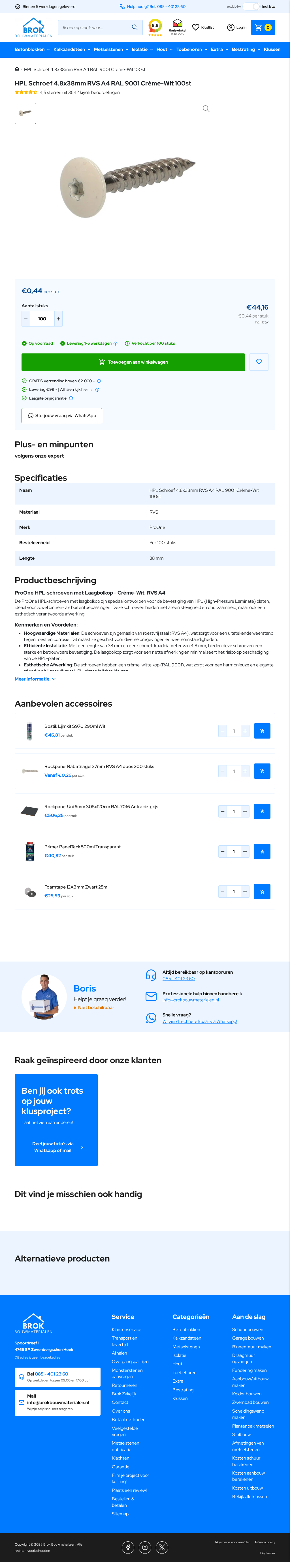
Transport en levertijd (124, 1341)
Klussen (272, 49)
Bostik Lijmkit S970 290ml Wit (74, 726)
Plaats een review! (129, 1490)
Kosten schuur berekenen (246, 1461)
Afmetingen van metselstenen (248, 1446)
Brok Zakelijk (124, 1394)
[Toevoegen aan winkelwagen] (262, 731)
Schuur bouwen (247, 1330)
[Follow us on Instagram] (145, 1547)
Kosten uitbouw (247, 1488)
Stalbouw (241, 1434)
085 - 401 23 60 (179, 979)
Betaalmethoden (129, 1419)
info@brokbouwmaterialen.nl (191, 1000)
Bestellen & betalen (123, 1502)
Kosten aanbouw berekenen (248, 1476)
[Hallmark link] (177, 27)
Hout (162, 49)
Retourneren (124, 1385)
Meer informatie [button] (32, 679)
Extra (217, 49)
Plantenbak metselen (253, 1426)
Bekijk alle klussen (249, 1496)
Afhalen (119, 1353)
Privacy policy (265, 1542)
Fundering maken (249, 1370)
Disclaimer (267, 1553)
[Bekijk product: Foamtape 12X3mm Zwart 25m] (30, 891)
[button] (25, 113)
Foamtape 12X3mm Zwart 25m (75, 887)
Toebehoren (189, 49)
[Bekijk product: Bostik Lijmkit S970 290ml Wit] (30, 731)
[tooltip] (115, 343)
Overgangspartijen (130, 1361)
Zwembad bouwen (250, 1402)
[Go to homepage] (33, 27)
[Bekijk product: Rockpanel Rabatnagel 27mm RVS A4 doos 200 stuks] (30, 771)
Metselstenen (108, 49)
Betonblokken (29, 49)
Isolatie (140, 49)
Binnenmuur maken (251, 1347)
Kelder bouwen (247, 1394)
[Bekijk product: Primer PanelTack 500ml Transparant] (30, 851)
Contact (120, 1402)
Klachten (120, 1458)
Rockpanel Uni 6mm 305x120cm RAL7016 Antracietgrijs (101, 807)
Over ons (121, 1411)
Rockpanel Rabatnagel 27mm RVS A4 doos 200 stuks (99, 766)
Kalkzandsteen (69, 49)
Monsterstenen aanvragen (127, 1373)
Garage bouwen (248, 1338)
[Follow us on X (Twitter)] (162, 1547)
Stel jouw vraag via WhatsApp (65, 416)
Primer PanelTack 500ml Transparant (82, 847)
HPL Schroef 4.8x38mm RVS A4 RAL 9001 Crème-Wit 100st (85, 69)
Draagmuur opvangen (243, 1358)
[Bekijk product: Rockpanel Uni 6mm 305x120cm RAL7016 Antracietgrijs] (30, 811)
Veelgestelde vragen (125, 1431)
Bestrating (243, 49)
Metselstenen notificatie (125, 1446)
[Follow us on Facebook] (128, 1547)
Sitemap (120, 1514)
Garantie (120, 1467)
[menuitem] (131, 1330)
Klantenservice (126, 1330)
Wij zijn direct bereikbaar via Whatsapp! (200, 1021)
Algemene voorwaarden (233, 1542)
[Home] (17, 69)
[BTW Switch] (251, 6)
